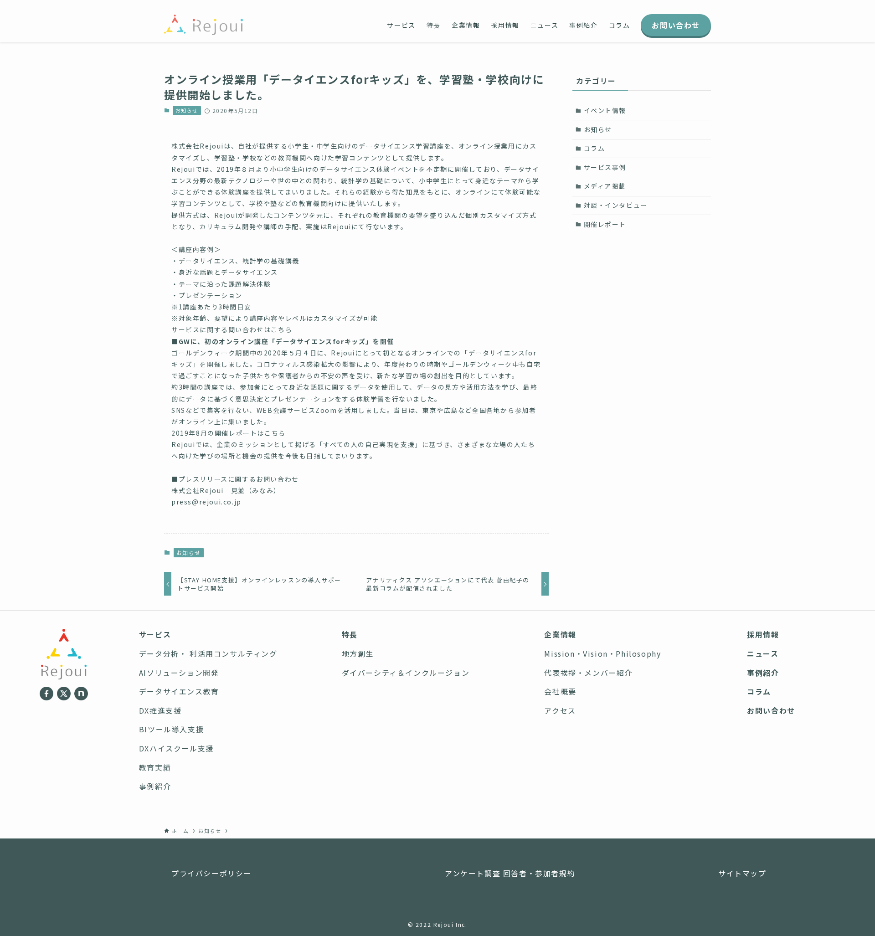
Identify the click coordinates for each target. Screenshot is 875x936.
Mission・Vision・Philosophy (602, 653)
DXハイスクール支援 (176, 748)
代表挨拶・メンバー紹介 (588, 672)
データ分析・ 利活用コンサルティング (208, 653)
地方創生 (358, 653)
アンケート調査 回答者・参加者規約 (510, 873)
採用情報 (763, 634)
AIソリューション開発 (179, 672)
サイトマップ (742, 873)
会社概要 (560, 691)
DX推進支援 (160, 710)
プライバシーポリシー (211, 873)
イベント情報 (605, 110)
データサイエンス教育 (179, 691)
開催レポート (605, 224)
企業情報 (560, 634)
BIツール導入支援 (171, 729)
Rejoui (212, 145)
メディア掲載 (605, 185)
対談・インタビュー (616, 205)
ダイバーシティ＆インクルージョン (406, 672)
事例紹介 (155, 786)
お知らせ (186, 110)
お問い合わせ (771, 710)
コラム (594, 148)
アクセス (560, 710)
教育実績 (155, 767)
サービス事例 (605, 167)
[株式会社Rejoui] (203, 25)
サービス (155, 634)
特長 (350, 634)
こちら (281, 329)
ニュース (762, 653)
